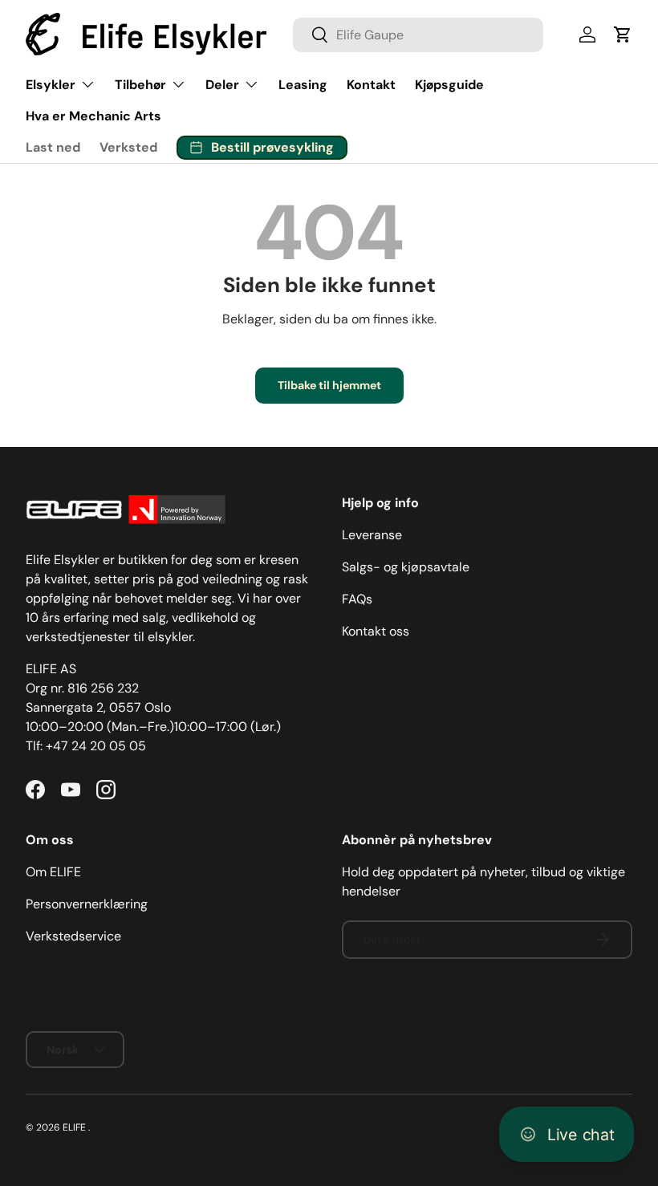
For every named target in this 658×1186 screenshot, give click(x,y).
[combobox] (418, 35)
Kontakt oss (375, 631)
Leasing (302, 84)
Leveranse (372, 534)
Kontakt (371, 84)
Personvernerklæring (87, 904)
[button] (622, 34)
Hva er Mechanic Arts (93, 116)
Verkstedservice (73, 936)
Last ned (53, 147)
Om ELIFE (53, 871)
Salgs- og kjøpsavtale (405, 566)
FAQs (357, 599)
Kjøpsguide (449, 84)
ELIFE (74, 1127)
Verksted (128, 147)
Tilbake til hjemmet (329, 385)
